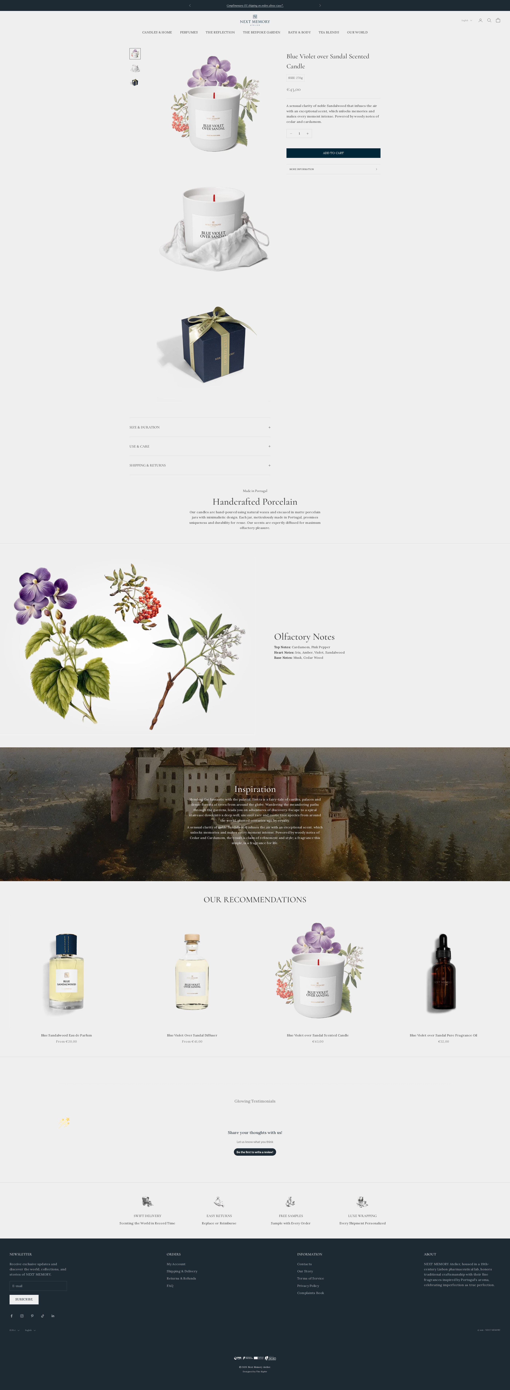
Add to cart (333, 153)
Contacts (304, 1264)
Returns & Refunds (181, 1278)
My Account (176, 1264)
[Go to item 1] (135, 53)
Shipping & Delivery (182, 1271)
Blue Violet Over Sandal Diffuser (192, 1035)
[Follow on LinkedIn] (53, 1316)
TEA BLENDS (329, 32)
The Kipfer (261, 1371)
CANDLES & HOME (157, 32)
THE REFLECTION (220, 32)
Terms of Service (310, 1278)
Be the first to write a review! (255, 1152)
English (465, 20)
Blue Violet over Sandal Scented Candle (318, 1035)
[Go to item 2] (135, 68)
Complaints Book (310, 1293)
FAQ (170, 1286)
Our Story (305, 1271)
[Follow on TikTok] (43, 1316)
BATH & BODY (299, 32)
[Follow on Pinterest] (32, 1316)
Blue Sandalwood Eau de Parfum (66, 1035)
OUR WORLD (357, 32)
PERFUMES (189, 32)
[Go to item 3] (135, 82)
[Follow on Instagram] (22, 1316)
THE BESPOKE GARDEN (261, 32)
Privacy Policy (308, 1286)
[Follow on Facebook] (12, 1316)
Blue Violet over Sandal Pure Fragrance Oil (443, 1035)
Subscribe (24, 1299)
